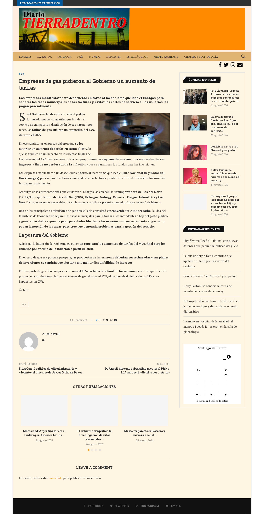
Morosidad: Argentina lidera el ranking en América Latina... (44, 433)
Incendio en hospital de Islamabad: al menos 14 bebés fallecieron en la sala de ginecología (210, 326)
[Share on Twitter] (107, 320)
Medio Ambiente (166, 56)
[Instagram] (233, 65)
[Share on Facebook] (104, 320)
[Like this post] (99, 320)
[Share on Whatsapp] (111, 320)
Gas (23, 304)
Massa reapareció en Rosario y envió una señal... (144, 433)
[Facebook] (220, 65)
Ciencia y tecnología (201, 56)
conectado (55, 478)
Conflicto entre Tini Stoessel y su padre (224, 148)
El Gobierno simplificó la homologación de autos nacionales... (94, 435)
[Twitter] (226, 65)
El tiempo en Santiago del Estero (212, 400)
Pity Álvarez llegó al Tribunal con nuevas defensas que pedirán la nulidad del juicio (224, 96)
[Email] (240, 65)
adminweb (51, 334)
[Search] (243, 56)
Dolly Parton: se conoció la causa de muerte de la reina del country (225, 175)
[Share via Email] (115, 320)
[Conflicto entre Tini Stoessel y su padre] (195, 152)
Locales (25, 56)
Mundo (94, 56)
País (80, 56)
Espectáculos (137, 56)
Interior (65, 56)
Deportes (113, 56)
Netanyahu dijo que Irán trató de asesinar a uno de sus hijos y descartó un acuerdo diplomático (224, 203)
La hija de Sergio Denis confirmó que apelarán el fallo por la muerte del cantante (224, 124)
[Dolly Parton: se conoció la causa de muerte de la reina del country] (195, 176)
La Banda (44, 56)
